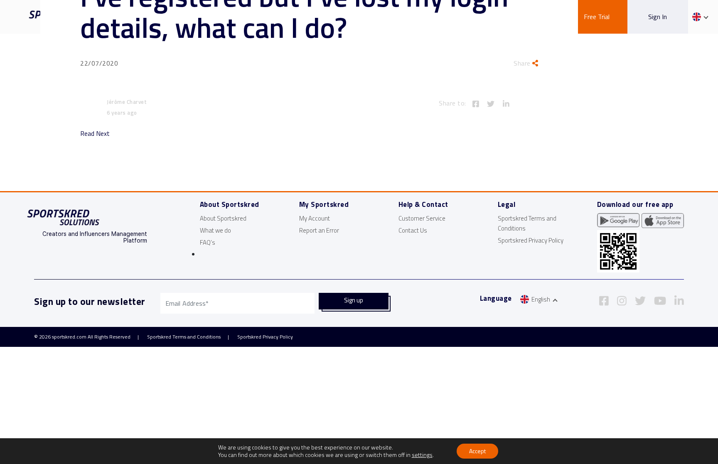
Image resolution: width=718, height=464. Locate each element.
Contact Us (412, 230)
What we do (215, 230)
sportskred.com (69, 337)
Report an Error (319, 230)
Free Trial (597, 17)
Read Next (95, 133)
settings (422, 455)
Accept (477, 451)
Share (523, 63)
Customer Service (421, 218)
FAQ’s (207, 242)
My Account (314, 218)
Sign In (657, 17)
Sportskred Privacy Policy (530, 240)
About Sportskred (223, 218)
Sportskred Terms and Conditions (184, 337)
